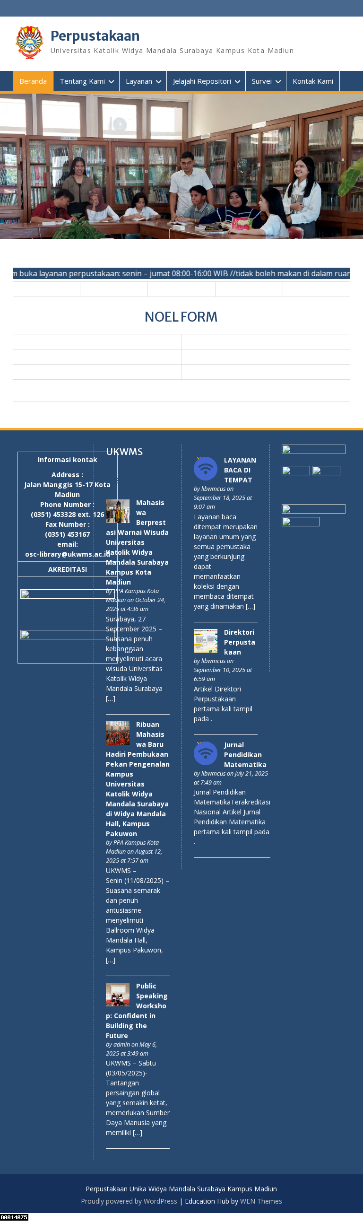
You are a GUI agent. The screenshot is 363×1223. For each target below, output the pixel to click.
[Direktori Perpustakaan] (205, 650)
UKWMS (124, 451)
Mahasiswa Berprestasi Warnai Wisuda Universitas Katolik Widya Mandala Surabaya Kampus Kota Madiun (137, 542)
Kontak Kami (313, 81)
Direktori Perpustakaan (239, 642)
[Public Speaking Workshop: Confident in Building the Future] (118, 1003)
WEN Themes (261, 1201)
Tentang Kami (82, 81)
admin (121, 1044)
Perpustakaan (95, 35)
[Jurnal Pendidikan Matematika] (205, 762)
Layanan (139, 81)
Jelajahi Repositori (202, 81)
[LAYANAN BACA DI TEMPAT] (205, 477)
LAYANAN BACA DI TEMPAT (240, 469)
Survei (262, 81)
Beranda (33, 81)
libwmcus (213, 489)
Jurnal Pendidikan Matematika (245, 754)
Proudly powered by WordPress (129, 1201)
